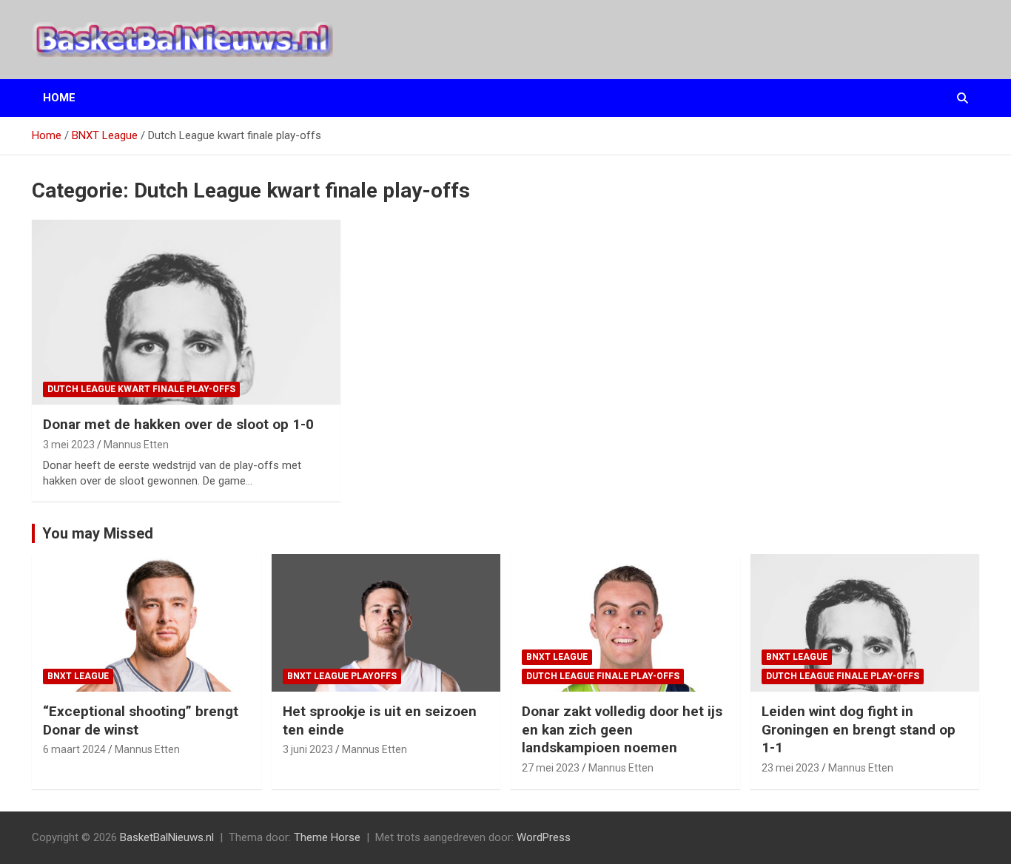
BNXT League (78, 676)
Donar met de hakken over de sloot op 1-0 (178, 424)
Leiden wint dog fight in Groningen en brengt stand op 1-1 (858, 729)
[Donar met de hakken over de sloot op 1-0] (186, 312)
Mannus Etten (136, 444)
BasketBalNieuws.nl (167, 837)
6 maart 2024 (74, 749)
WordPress (544, 837)
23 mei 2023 (790, 768)
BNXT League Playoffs (342, 676)
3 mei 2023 (69, 444)
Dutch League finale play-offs (602, 676)
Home (59, 97)
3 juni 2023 (308, 749)
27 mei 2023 (551, 768)
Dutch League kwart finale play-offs (141, 389)
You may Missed (97, 533)
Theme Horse (327, 837)
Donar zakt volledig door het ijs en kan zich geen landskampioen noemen (622, 729)
